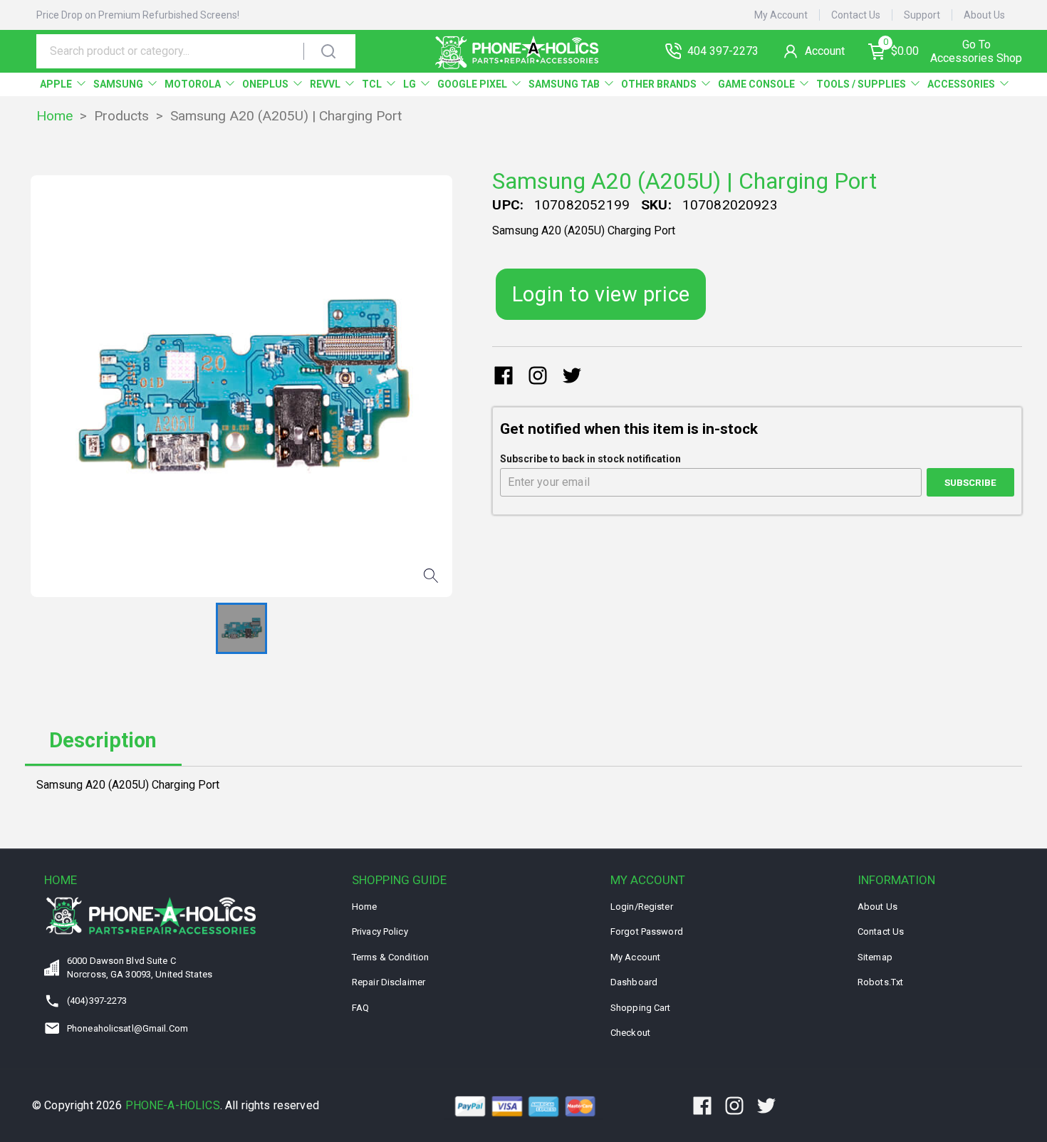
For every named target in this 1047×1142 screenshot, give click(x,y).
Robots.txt (880, 982)
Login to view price (601, 294)
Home (54, 116)
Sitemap (875, 957)
